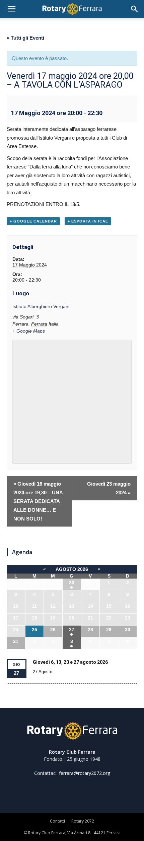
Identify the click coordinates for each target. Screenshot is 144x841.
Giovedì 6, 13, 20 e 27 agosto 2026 (70, 662)
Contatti (57, 821)
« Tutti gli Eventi (25, 38)
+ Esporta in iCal (88, 221)
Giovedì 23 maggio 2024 (109, 488)
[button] (134, 9)
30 (71, 582)
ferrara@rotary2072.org (84, 773)
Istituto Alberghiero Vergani (40, 306)
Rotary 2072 (82, 821)
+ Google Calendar (33, 221)
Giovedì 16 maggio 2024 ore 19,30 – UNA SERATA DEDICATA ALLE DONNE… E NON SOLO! (38, 501)
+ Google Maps (28, 331)
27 (71, 629)
